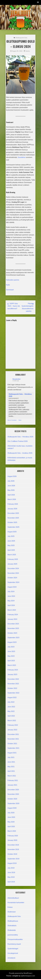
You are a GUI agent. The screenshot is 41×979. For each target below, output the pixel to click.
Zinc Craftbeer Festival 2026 (18, 441)
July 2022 (11, 702)
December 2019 (13, 845)
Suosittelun (22, 157)
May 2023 (11, 656)
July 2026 (11, 481)
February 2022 (13, 725)
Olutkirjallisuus (13, 921)
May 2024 (11, 601)
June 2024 (11, 596)
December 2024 (13, 568)
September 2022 (13, 693)
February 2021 (13, 780)
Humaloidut (16, 379)
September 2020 (13, 803)
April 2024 (11, 605)
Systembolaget (13, 948)
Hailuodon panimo (12, 280)
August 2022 (12, 697)
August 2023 (12, 642)
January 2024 (12, 619)
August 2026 (12, 476)
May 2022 (11, 711)
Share (20, 420)
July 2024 (11, 591)
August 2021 (12, 753)
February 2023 (13, 670)
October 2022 (12, 688)
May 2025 (11, 545)
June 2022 (11, 707)
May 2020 (11, 822)
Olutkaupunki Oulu (14, 916)
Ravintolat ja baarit (14, 944)
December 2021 (13, 734)
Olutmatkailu (12, 925)
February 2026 (13, 504)
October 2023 (12, 633)
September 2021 (13, 748)
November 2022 (13, 683)
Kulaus (10, 907)
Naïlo (8, 285)
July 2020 (11, 813)
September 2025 (13, 527)
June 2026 (11, 485)
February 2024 (13, 614)
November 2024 (13, 573)
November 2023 (13, 628)
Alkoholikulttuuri (13, 898)
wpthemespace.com (28, 976)
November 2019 (13, 849)
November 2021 (13, 739)
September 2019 (13, 859)
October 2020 (12, 799)
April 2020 (11, 826)
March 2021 (12, 776)
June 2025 (11, 541)
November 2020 (13, 794)
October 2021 (12, 743)
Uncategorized (13, 953)
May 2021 (11, 766)
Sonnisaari (10, 290)
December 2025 (13, 513)
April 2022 (11, 716)
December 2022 (13, 679)
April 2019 (11, 882)
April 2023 (11, 660)
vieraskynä (11, 958)
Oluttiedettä (12, 930)
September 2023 (13, 637)
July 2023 (11, 647)
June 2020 (11, 817)
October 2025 (12, 522)
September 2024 (13, 582)
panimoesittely (13, 935)
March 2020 (12, 831)
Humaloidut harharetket (16, 902)
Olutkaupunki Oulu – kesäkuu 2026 (20, 453)
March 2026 (12, 499)
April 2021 (11, 771)
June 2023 (11, 651)
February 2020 (13, 836)
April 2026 (11, 495)
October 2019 (12, 854)
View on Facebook (12, 420)
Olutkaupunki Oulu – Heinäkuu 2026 (20, 437)
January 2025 (12, 564)
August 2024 (12, 587)
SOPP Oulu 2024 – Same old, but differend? (14, 306)
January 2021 (12, 785)
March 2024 (12, 610)
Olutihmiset (12, 912)
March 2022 (12, 720)
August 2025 (12, 532)
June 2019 (11, 872)
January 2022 (12, 730)
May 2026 (11, 490)
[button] (38, 2)
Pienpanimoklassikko (15, 939)
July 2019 (11, 868)
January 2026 (12, 509)
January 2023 (12, 674)
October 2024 (12, 578)
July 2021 (11, 757)
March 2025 (12, 554)
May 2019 (11, 877)
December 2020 (13, 789)
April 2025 (11, 550)
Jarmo (28, 51)
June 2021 (11, 762)
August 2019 (12, 863)
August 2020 (12, 808)
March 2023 (12, 665)
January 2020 (12, 840)
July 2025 (11, 536)
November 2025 (13, 518)
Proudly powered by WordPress (20, 973)
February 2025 (13, 559)
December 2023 (13, 624)
